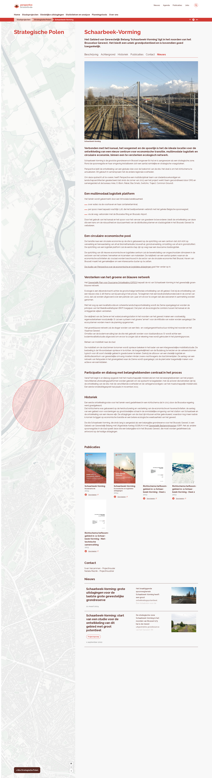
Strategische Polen (42, 20)
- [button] (71, 770)
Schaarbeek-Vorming (64, 20)
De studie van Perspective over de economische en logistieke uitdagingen (118, 267)
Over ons (113, 14)
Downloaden (92, 495)
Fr (190, 20)
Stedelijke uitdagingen (52, 14)
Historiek (123, 54)
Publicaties (177, 5)
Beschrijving (91, 54)
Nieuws (157, 5)
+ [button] (71, 767)
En (197, 20)
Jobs (187, 5)
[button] (71, 763)
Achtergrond (108, 54)
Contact (150, 54)
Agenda (166, 5)
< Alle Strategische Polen (27, 770)
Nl (193, 20)
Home (17, 14)
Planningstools (99, 14)
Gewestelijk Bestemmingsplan (162, 425)
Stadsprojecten (30, 14)
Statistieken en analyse (78, 14)
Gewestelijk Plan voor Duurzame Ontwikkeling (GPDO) (112, 282)
